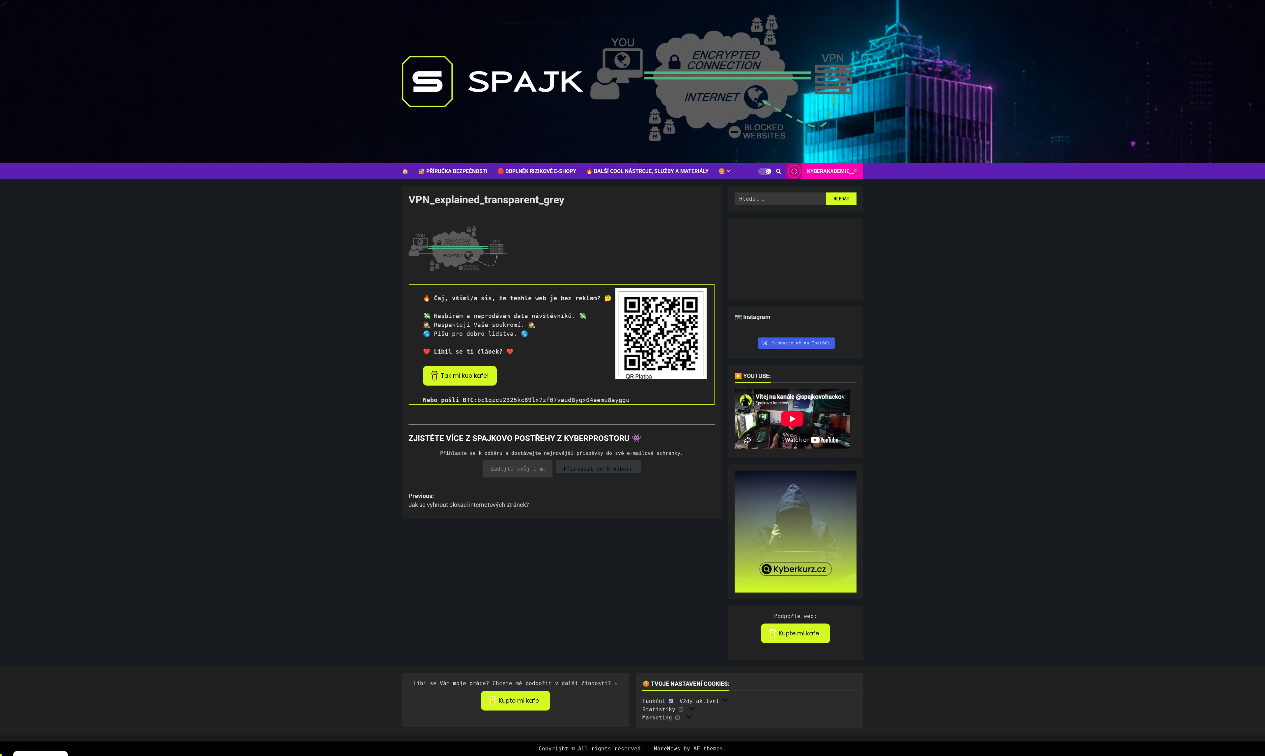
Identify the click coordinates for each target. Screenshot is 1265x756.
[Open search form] (778, 171)
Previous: (468, 500)
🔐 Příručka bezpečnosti (453, 171)
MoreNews (667, 748)
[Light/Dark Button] (764, 171)
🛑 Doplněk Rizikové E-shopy (536, 171)
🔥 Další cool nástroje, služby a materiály (647, 171)
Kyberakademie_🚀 (832, 171)
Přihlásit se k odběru (598, 469)
